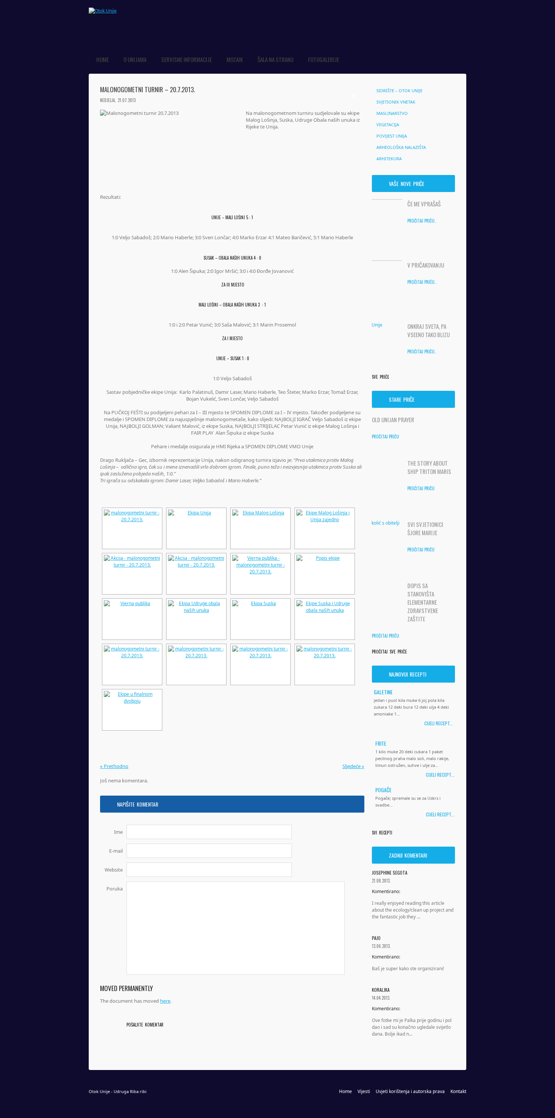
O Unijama (134, 59)
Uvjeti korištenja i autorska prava (410, 1091)
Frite (380, 743)
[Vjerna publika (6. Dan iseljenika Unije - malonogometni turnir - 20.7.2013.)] (132, 619)
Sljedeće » (353, 766)
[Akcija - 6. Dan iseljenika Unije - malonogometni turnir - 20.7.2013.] (132, 574)
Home (102, 59)
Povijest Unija (391, 136)
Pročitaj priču (385, 437)
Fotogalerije (323, 59)
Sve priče (380, 377)
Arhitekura (389, 158)
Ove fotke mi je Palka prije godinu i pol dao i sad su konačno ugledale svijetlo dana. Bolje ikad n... (412, 1027)
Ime (118, 831)
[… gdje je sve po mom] (103, 11)
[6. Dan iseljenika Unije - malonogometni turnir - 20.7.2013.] (132, 664)
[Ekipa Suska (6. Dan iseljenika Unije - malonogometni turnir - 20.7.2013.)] (260, 619)
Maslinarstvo (392, 113)
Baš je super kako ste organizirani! (408, 968)
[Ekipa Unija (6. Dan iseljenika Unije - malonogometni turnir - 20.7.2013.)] (196, 528)
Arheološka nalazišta (401, 147)
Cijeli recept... (438, 723)
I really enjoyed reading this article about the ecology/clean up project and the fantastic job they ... (412, 910)
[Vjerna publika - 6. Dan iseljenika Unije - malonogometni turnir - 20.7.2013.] (260, 574)
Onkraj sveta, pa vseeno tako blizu (428, 330)
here (165, 1000)
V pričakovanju (425, 265)
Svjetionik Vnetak (395, 102)
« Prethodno (114, 766)
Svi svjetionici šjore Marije (425, 528)
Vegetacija (387, 124)
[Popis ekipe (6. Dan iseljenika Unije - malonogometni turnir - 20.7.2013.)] (324, 574)
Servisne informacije (186, 59)
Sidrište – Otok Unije (399, 90)
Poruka (114, 888)
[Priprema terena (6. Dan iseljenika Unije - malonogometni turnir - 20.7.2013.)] (132, 528)
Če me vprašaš (424, 204)
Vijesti (364, 1091)
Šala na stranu (275, 59)
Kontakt (458, 1091)
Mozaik (235, 59)
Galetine (383, 691)
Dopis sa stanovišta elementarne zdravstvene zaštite (422, 602)
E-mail (116, 850)
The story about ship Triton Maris (429, 467)
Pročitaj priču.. (422, 221)
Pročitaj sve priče (389, 652)
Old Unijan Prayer (393, 419)
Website (114, 869)
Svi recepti (382, 833)
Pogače (383, 789)
